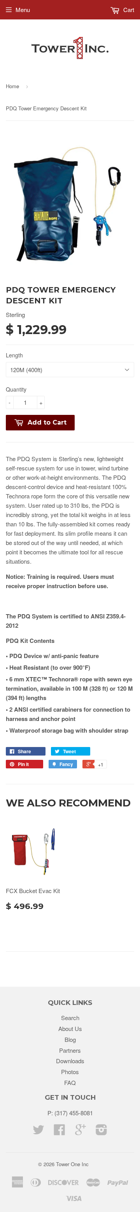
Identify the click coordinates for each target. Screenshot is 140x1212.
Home (12, 86)
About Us (70, 1028)
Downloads (70, 1061)
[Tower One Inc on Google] (80, 1132)
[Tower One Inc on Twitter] (38, 1132)
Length (14, 355)
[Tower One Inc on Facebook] (59, 1132)
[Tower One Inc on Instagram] (101, 1132)
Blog (70, 1039)
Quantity (16, 389)
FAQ (70, 1082)
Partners (70, 1050)
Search (70, 1017)
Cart (128, 9)
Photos (70, 1071)
